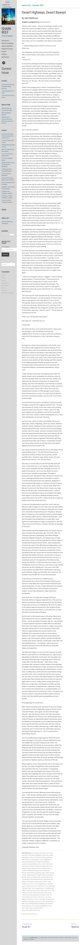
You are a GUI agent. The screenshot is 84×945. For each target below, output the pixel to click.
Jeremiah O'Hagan (7, 110)
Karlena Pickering (28, 939)
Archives (4, 54)
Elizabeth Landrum (7, 193)
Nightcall (75, 925)
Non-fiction (5, 285)
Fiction (4, 278)
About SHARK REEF (7, 46)
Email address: (6, 247)
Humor (4, 280)
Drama (3, 275)
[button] (8, 16)
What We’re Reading (7, 43)
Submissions (5, 57)
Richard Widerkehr (7, 171)
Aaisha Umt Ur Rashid (8, 180)
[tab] (3, 2)
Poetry (3, 288)
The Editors (5, 223)
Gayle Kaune (5, 151)
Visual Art (4, 290)
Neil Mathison (33, 914)
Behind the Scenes (7, 49)
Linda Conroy (5, 138)
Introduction (5, 40)
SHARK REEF (6, 30)
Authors (4, 51)
